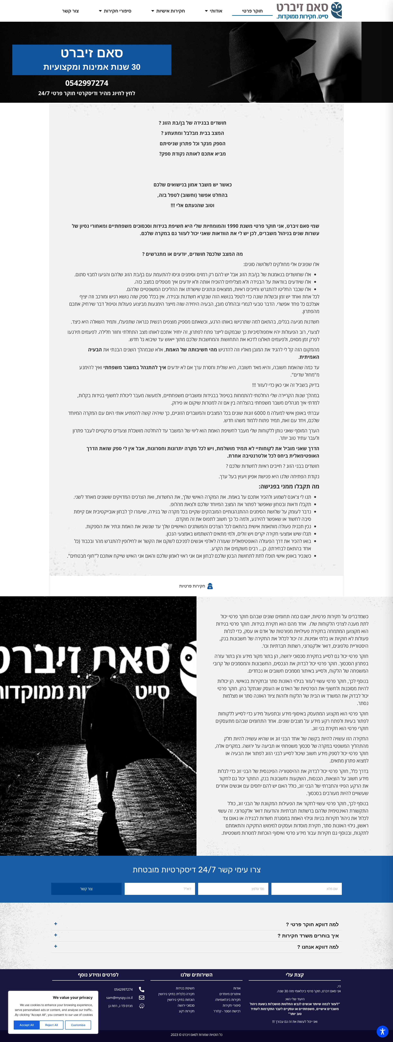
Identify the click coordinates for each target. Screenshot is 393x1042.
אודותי (216, 11)
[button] (196, 924)
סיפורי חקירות (117, 11)
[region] (53, 1012)
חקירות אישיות (170, 11)
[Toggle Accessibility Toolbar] (382, 1031)
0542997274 (86, 83)
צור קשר (70, 11)
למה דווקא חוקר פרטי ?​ (312, 924)
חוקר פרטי (252, 11)
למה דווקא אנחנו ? (318, 947)
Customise (78, 1025)
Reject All (51, 1025)
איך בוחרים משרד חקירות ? (308, 935)
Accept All (27, 1025)
